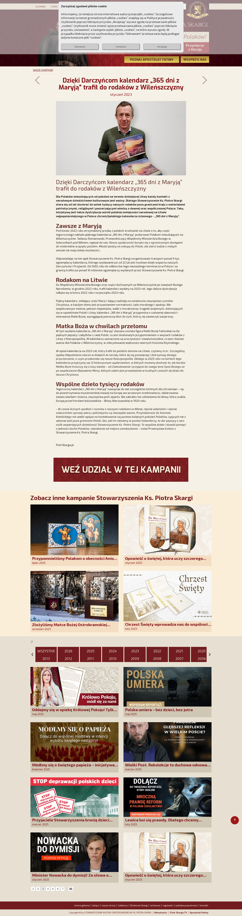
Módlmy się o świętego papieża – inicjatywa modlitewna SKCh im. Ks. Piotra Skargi (73, 767)
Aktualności (160, 912)
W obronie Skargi (139, 905)
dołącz (95, 905)
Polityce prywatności (160, 17)
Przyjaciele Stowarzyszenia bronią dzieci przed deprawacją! (70, 822)
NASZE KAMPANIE (43, 70)
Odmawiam (80, 46)
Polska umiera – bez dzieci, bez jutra (159, 709)
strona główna (82, 905)
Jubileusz (123, 905)
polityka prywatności (187, 905)
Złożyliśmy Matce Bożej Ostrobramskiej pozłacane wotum (69, 627)
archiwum (155, 905)
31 (70, 888)
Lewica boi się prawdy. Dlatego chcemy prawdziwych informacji (161, 822)
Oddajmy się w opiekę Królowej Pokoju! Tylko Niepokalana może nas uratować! (74, 712)
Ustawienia (121, 46)
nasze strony (109, 905)
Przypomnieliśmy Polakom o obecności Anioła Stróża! (75, 560)
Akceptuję (162, 46)
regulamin (168, 905)
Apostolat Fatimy (199, 912)
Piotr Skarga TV (178, 912)
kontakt (204, 905)
